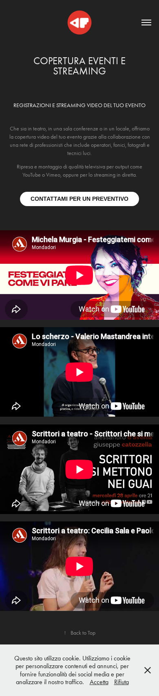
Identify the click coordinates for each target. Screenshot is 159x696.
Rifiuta (121, 682)
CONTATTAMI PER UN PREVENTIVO (79, 198)
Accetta (99, 682)
